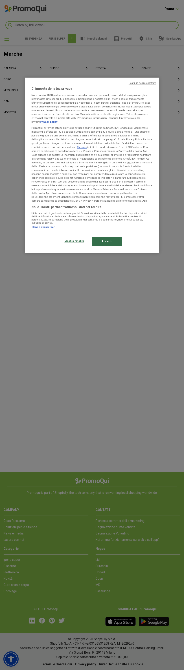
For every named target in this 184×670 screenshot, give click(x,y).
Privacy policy (48, 122)
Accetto (107, 241)
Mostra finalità (74, 241)
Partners (82, 147)
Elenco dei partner (43, 227)
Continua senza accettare (142, 83)
